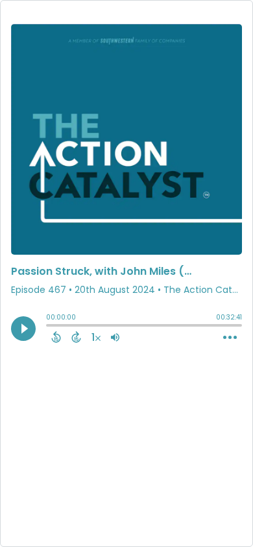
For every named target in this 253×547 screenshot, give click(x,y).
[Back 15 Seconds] (56, 337)
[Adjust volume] (115, 337)
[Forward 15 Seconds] (76, 337)
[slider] (49, 326)
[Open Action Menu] (230, 337)
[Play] (23, 328)
